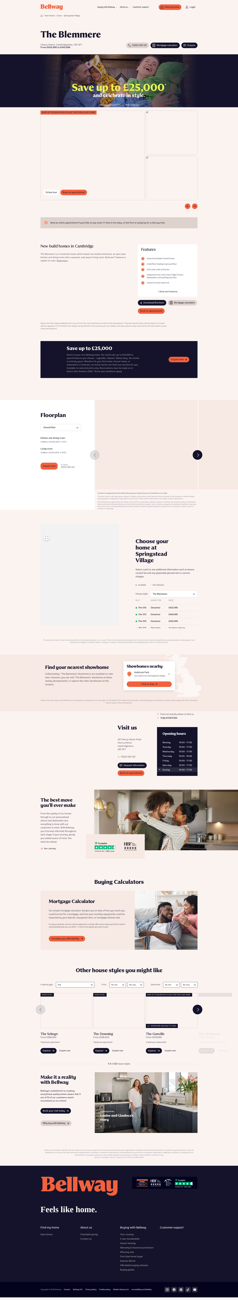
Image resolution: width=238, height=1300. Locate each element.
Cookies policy (104, 1289)
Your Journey (127, 1234)
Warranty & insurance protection (137, 1248)
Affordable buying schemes (134, 1265)
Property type (46, 985)
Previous (95, 455)
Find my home (49, 1227)
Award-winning (128, 1243)
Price (104, 985)
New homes (46, 1234)
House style (142, 594)
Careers (67, 1289)
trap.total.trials (169, 718)
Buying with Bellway (106, 7)
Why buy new (127, 1252)
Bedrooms (155, 985)
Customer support (141, 7)
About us (124, 7)
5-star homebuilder (130, 1239)
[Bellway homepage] (79, 1196)
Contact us (86, 1239)
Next (197, 455)
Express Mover (128, 1261)
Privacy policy (91, 1289)
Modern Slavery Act (121, 1289)
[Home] (41, 16)
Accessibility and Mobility (142, 1289)
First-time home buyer (131, 1256)
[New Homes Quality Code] (168, 1183)
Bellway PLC (78, 1289)
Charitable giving (89, 1234)
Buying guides (127, 1270)
